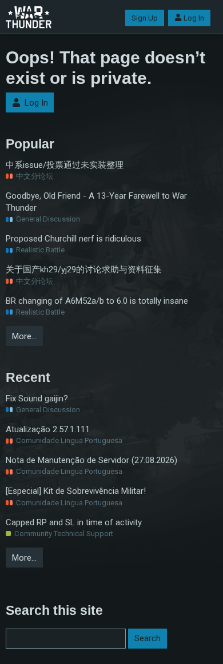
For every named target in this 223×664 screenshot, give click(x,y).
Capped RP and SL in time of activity (74, 522)
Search (147, 638)
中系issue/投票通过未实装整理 (65, 165)
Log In (194, 18)
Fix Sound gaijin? (37, 398)
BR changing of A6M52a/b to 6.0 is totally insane (97, 301)
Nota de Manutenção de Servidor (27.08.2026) (91, 460)
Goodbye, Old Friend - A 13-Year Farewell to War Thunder (96, 202)
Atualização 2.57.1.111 (48, 429)
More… (24, 336)
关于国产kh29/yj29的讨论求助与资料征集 (84, 269)
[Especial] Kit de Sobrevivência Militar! (76, 491)
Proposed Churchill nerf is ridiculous (73, 239)
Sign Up (145, 18)
